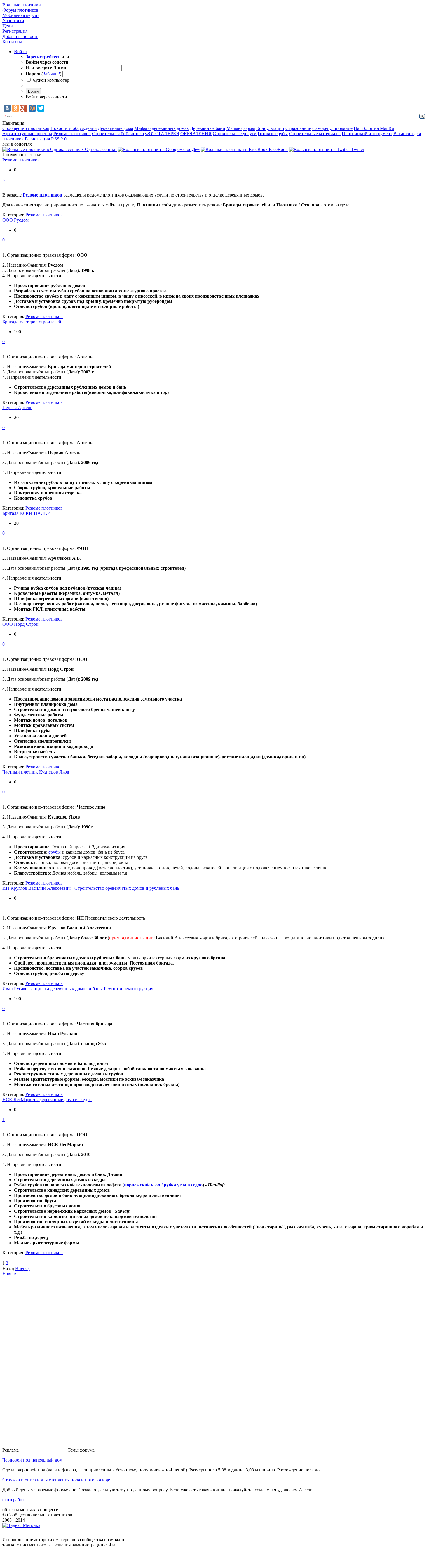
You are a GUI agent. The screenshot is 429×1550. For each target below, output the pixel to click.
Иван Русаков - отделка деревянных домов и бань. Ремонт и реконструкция (77, 988)
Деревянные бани (207, 128)
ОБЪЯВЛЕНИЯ (196, 133)
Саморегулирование (332, 128)
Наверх (9, 1273)
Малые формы (240, 128)
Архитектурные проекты (27, 133)
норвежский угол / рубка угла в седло (163, 1184)
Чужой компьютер (50, 80)
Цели (7, 25)
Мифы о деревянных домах (161, 128)
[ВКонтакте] (7, 108)
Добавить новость (20, 36)
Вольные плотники (21, 4)
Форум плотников (20, 10)
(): (44, 73)
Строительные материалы (315, 133)
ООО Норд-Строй (20, 624)
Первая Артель (17, 407)
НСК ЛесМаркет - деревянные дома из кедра (47, 1099)
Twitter (357, 149)
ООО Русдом (15, 220)
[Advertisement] (43, 1364)
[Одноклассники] (15, 108)
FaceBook (278, 149)
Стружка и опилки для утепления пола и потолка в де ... (58, 1479)
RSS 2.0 (59, 138)
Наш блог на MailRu (374, 128)
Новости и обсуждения (73, 128)
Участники (13, 20)
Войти (20, 51)
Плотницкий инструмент (367, 133)
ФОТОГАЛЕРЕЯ (162, 133)
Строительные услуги (235, 133)
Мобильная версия (20, 15)
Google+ (191, 149)
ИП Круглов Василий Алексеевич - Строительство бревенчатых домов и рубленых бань (90, 888)
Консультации (270, 128)
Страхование (298, 128)
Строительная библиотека (118, 133)
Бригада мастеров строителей (31, 321)
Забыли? (51, 73)
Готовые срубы (273, 133)
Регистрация (14, 31)
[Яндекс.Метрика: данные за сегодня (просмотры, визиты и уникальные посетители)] (21, 1525)
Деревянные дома (115, 128)
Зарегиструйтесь (43, 56)
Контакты (12, 41)
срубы (54, 851)
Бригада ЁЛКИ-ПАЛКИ (26, 513)
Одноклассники (100, 149)
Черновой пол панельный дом (32, 1459)
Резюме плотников (72, 133)
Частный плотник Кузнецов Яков (35, 771)
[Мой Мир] (32, 108)
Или (47, 67)
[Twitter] (40, 108)
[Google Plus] (23, 108)
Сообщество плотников (25, 128)
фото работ (13, 1499)
